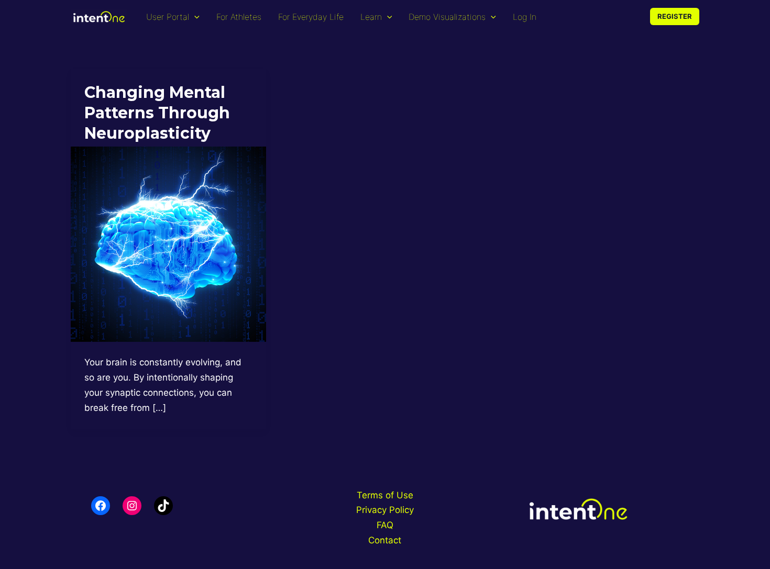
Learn (371, 17)
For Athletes (238, 17)
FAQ (385, 525)
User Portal (167, 17)
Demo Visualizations (447, 17)
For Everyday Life (311, 17)
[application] (194, 17)
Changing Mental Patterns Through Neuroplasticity (157, 113)
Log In (524, 17)
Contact (384, 540)
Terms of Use (385, 495)
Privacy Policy (385, 510)
